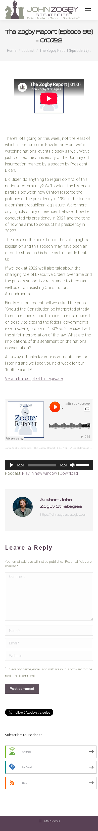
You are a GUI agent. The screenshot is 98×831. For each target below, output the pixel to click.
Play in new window (39, 473)
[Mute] (72, 465)
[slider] (83, 464)
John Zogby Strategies (18, 448)
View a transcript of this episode (34, 378)
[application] (49, 465)
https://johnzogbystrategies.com (63, 514)
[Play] (11, 465)
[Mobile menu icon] (88, 10)
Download (69, 473)
